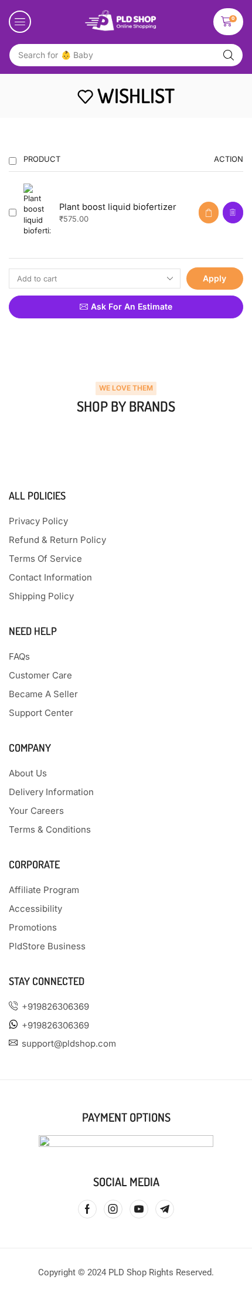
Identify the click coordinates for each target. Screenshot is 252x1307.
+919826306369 (55, 1006)
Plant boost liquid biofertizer (117, 207)
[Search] (228, 55)
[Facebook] (87, 1209)
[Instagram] (113, 1209)
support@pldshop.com (69, 1043)
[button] (20, 22)
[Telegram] (164, 1209)
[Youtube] (139, 1209)
